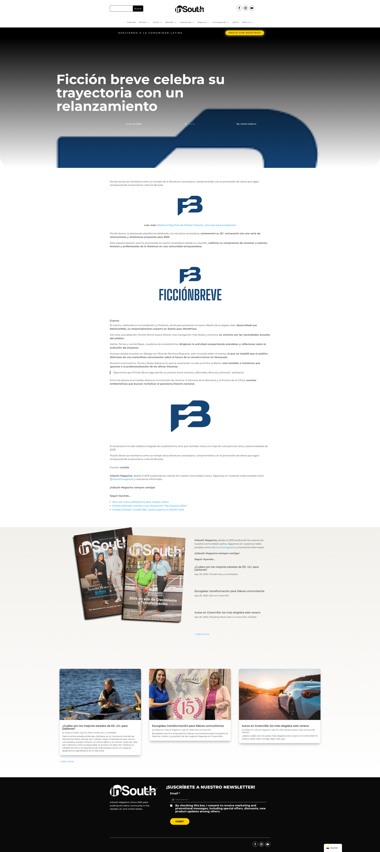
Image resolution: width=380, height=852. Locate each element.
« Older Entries (201, 634)
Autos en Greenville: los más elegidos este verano (227, 612)
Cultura (156, 22)
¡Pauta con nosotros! (244, 32)
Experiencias (185, 22)
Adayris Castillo (72, 733)
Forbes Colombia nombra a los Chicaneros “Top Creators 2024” (149, 505)
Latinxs (235, 22)
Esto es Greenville (219, 595)
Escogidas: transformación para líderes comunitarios (229, 591)
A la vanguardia (219, 22)
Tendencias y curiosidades (224, 574)
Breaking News (218, 617)
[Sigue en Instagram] (245, 8)
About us (246, 22)
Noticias (142, 22)
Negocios (202, 22)
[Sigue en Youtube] (251, 8)
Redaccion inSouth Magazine (167, 730)
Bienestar (169, 22)
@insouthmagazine (122, 479)
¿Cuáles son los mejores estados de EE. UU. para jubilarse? (226, 568)
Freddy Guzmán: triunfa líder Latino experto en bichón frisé (148, 509)
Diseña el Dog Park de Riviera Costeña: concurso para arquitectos (196, 225)
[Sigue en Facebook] (239, 8)
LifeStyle (251, 617)
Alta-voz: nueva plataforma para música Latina (140, 502)
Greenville (131, 22)
